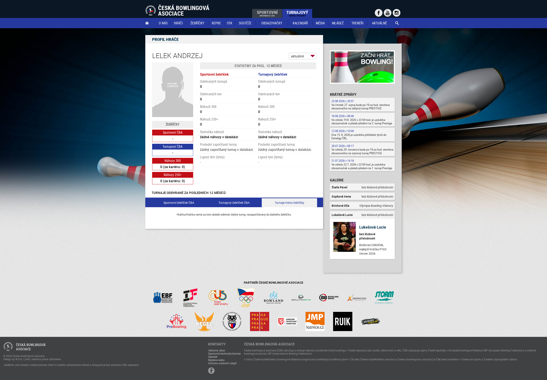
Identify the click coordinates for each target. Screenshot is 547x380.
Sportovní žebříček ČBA (178, 203)
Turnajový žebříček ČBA (234, 203)
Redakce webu (216, 360)
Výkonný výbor (216, 350)
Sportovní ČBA (172, 132)
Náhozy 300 (173, 160)
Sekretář (213, 356)
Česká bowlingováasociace (31, 346)
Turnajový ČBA (172, 146)
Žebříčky (197, 23)
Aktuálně (379, 23)
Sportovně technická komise (224, 353)
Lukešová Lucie (372, 227)
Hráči (178, 23)
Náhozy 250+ (173, 174)
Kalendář (300, 23)
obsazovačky (271, 23)
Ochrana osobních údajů (222, 363)
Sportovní (267, 13)
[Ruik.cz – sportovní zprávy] (342, 321)
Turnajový (297, 13)
